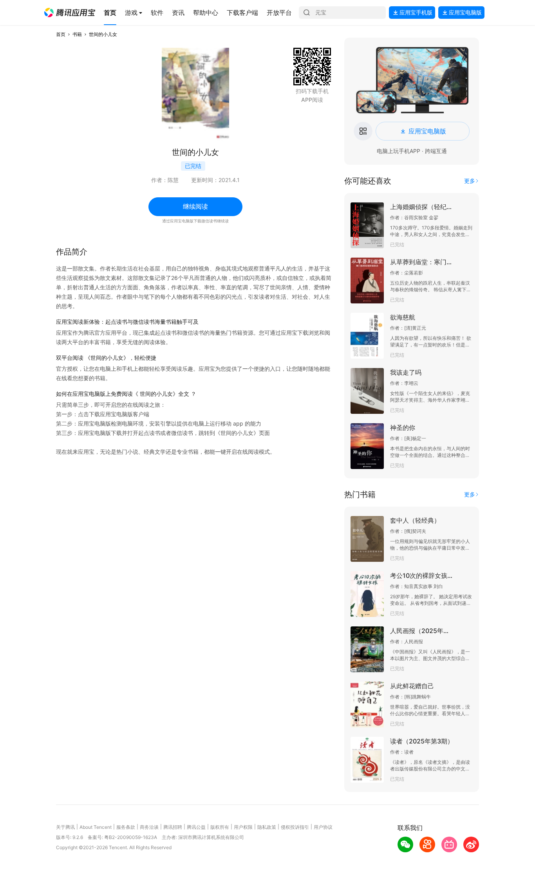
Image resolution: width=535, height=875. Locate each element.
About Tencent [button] (96, 827)
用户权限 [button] (243, 827)
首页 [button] (60, 34)
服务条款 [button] (125, 827)
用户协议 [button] (323, 827)
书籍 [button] (77, 34)
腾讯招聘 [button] (172, 827)
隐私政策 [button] (266, 827)
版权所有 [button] (219, 827)
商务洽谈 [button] (149, 827)
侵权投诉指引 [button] (295, 827)
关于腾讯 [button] (65, 827)
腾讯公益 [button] (196, 827)
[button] (69, 12)
